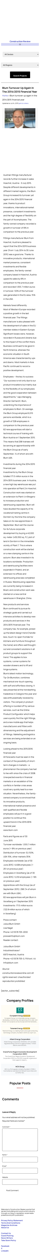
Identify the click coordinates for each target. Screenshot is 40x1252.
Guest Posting (7, 1235)
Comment (6, 1127)
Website (5, 1177)
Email (4, 1166)
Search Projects (20, 76)
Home (5, 95)
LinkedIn (5, 1251)
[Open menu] (20, 44)
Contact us (6, 1233)
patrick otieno (24, 103)
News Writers (7, 1238)
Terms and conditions (10, 1223)
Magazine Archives (9, 1225)
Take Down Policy (8, 1240)
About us (5, 1227)
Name (4, 1155)
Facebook (5, 1246)
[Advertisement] (20, 20)
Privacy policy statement (12, 1220)
